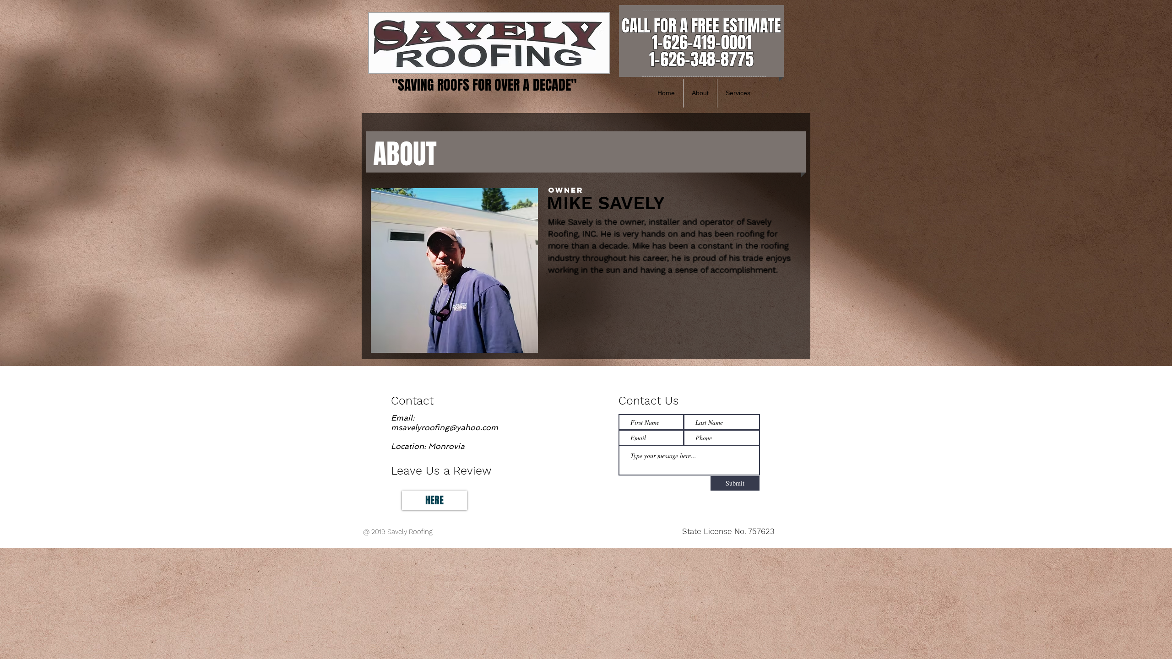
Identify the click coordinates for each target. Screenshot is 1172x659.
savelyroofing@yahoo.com (448, 427)
